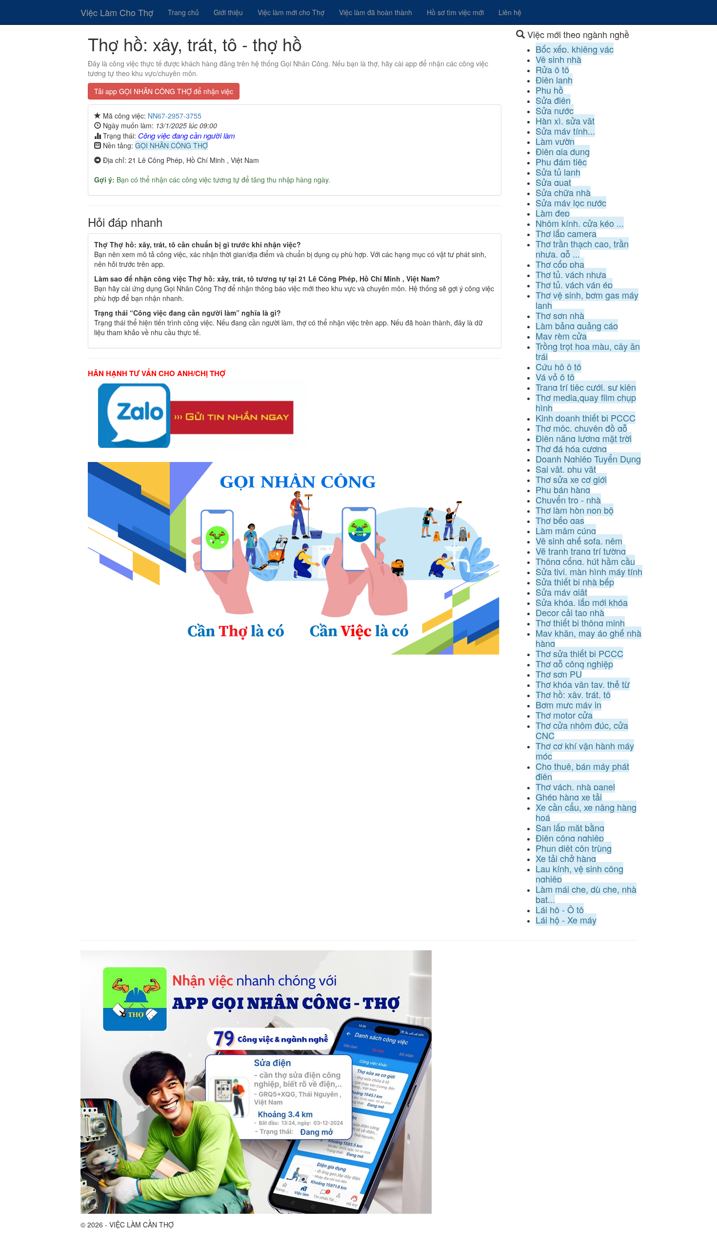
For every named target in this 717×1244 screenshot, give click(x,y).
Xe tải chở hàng (566, 858)
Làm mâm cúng (566, 530)
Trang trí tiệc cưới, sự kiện (586, 387)
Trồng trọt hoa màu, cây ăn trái (588, 351)
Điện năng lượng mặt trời (584, 438)
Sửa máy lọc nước (571, 202)
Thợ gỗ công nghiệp (574, 663)
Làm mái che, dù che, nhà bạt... (586, 894)
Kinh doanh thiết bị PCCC (586, 417)
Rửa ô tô (552, 69)
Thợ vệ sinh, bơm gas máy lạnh (587, 299)
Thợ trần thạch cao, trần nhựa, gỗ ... (582, 248)
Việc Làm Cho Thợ (116, 12)
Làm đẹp (553, 212)
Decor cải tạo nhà (570, 612)
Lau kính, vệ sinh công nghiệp (579, 873)
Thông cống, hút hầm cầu (585, 561)
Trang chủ (183, 12)
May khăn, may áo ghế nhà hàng (588, 637)
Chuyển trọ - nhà (568, 499)
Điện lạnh (554, 79)
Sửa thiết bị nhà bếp (575, 581)
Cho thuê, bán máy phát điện (582, 771)
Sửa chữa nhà (563, 192)
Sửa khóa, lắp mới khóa (582, 602)
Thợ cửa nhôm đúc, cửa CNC (582, 730)
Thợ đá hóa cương (571, 448)
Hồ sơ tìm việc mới (455, 12)
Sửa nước (555, 110)
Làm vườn (555, 141)
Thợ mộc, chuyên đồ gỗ (581, 427)
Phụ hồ (549, 89)
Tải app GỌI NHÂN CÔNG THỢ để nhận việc (163, 91)
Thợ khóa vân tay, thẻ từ (583, 684)
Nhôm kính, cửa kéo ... (580, 223)
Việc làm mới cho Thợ (291, 12)
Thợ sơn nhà (560, 315)
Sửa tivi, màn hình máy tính (589, 571)
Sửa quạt (553, 182)
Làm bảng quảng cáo (577, 325)
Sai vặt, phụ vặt (566, 468)
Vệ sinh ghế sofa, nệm (579, 540)
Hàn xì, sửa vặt (565, 120)
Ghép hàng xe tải (569, 796)
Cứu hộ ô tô (558, 366)
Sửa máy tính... (565, 130)
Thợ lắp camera (566, 233)
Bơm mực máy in (568, 704)
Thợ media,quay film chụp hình (586, 402)
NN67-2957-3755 (174, 115)
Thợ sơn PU (559, 673)
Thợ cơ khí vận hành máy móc (585, 750)
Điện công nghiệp (570, 837)
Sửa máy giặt (561, 591)
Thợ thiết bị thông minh (580, 622)
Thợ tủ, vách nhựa (571, 274)
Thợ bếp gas (560, 520)
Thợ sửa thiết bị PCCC (579, 653)
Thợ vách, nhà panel (575, 786)
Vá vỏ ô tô (555, 376)
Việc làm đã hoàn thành (375, 12)
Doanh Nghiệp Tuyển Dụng (588, 458)
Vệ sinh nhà (558, 59)
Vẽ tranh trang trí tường (581, 550)
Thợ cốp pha (560, 264)
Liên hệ (509, 12)
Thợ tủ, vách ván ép (574, 284)
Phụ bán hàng (563, 489)
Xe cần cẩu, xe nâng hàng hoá (586, 812)
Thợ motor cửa (564, 714)
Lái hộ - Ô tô (560, 909)
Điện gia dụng (563, 151)
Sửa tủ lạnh (558, 171)
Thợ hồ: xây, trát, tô (573, 694)
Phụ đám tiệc (561, 161)
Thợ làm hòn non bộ (575, 509)
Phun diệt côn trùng (574, 848)
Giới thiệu (228, 12)
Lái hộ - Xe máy (566, 919)
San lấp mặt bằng (570, 827)
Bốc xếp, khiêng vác (575, 48)
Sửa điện (553, 100)
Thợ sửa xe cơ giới (571, 479)
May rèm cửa (561, 335)
